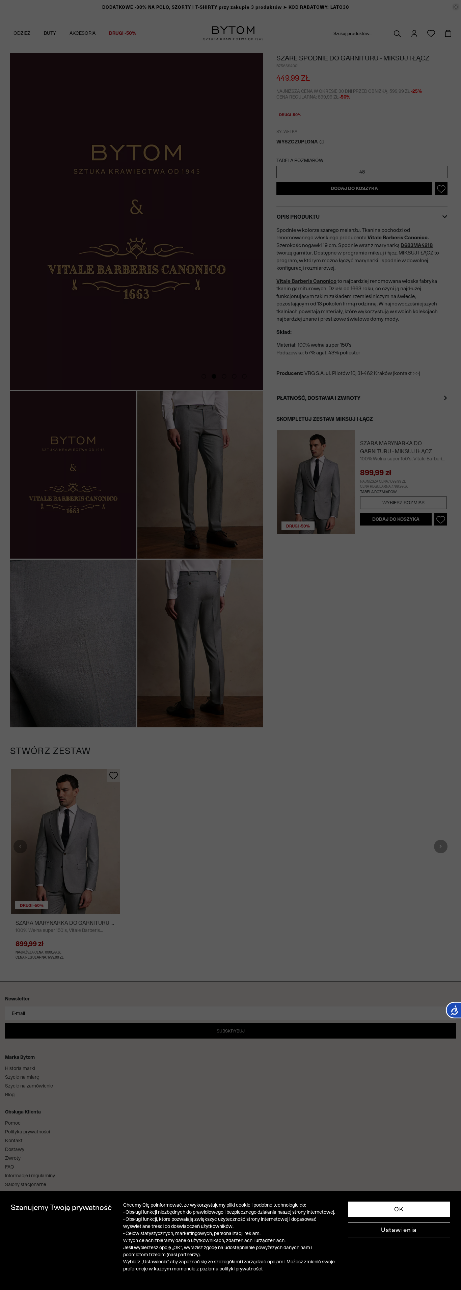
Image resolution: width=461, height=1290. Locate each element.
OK (399, 1209)
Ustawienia (399, 1229)
